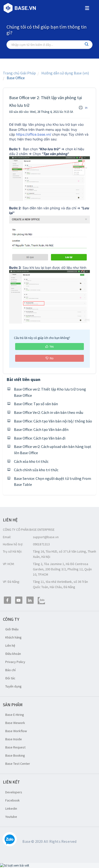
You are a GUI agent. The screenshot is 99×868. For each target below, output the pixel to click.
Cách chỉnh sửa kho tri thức (36, 469)
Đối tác (10, 678)
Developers (13, 792)
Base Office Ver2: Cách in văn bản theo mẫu (48, 412)
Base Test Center (17, 763)
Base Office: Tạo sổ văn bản (36, 403)
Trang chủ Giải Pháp (19, 73)
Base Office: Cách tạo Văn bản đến (41, 429)
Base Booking (15, 755)
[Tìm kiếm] (86, 44)
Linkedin (11, 808)
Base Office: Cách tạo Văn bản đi (39, 438)
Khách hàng (13, 637)
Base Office (16, 77)
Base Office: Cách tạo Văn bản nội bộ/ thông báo (53, 421)
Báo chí (10, 670)
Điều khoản (13, 653)
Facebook (12, 800)
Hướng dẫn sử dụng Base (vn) (65, 73)
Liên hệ (10, 645)
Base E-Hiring (14, 714)
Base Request (15, 747)
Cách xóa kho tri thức (31, 461)
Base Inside (13, 739)
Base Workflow (16, 731)
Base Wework (15, 723)
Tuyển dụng (13, 686)
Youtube (11, 816)
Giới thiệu (12, 629)
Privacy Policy (15, 662)
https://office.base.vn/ (33, 134)
